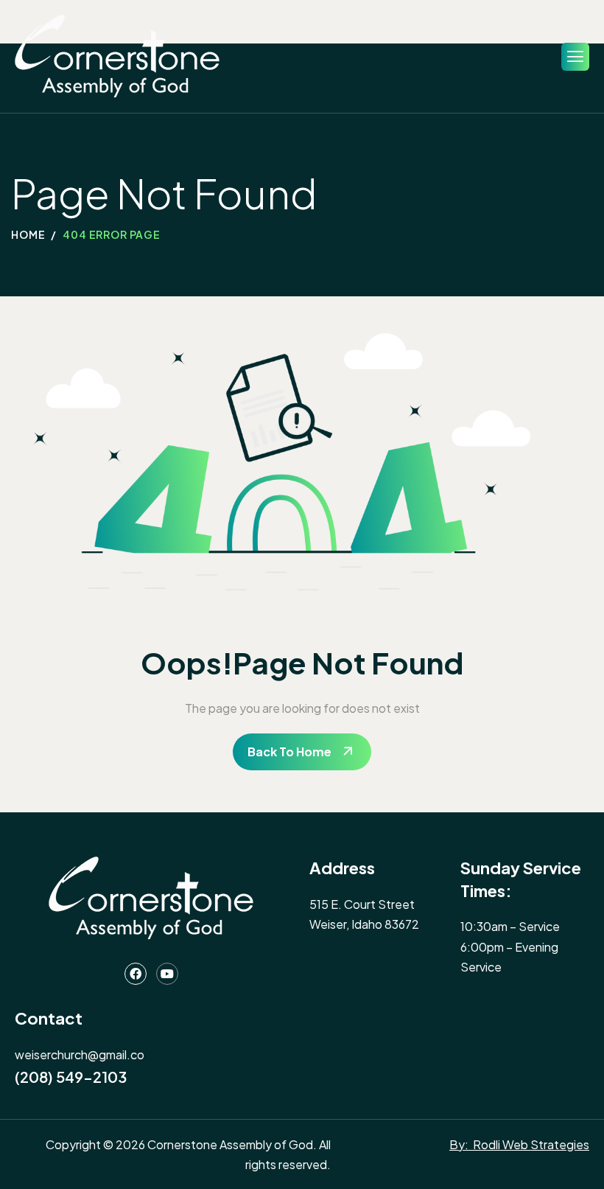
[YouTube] (167, 974)
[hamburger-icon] (575, 57)
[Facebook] (135, 974)
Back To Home (289, 751)
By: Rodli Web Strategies (519, 1144)
